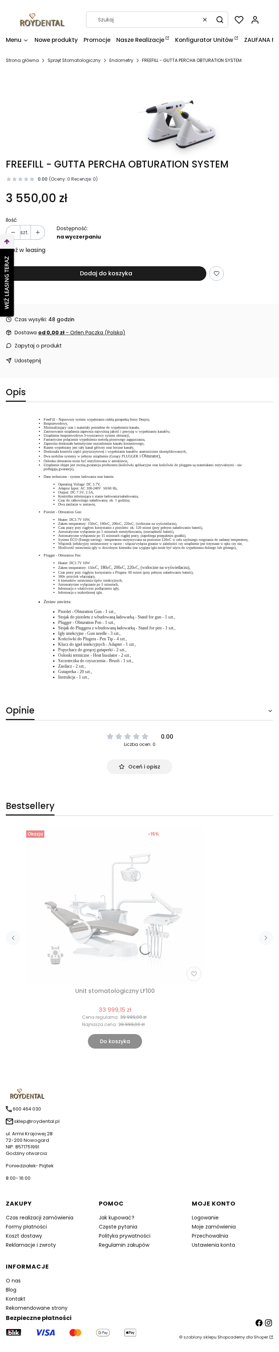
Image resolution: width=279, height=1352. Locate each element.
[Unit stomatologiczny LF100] (115, 906)
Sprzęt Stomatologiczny (74, 60)
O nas (13, 1280)
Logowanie (205, 1217)
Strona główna (22, 60)
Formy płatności (26, 1226)
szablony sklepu (200, 1337)
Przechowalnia (210, 1235)
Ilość (11, 220)
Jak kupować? (116, 1217)
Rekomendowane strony (37, 1308)
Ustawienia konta (213, 1245)
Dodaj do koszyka (106, 273)
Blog (11, 1289)
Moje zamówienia (214, 1226)
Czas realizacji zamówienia (39, 1217)
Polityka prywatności (124, 1235)
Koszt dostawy (24, 1235)
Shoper (261, 1337)
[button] (219, 19)
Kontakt (15, 1298)
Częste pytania (118, 1226)
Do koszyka (115, 1041)
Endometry (121, 60)
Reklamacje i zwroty (31, 1245)
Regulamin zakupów (124, 1245)
